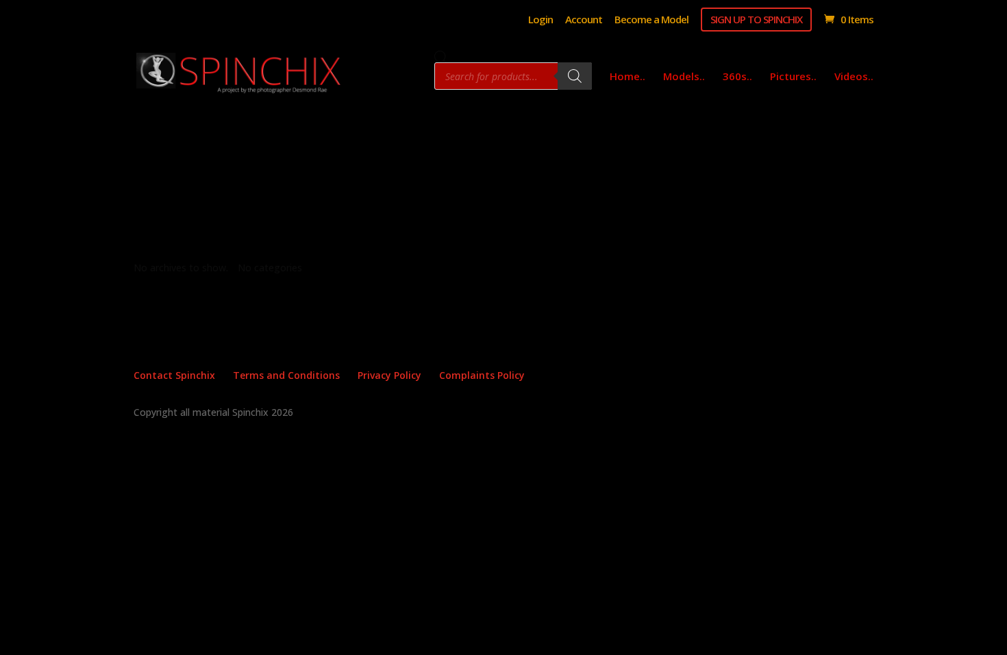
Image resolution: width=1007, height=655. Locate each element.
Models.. (684, 77)
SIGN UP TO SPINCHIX (756, 19)
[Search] (575, 76)
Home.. (627, 77)
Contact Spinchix (174, 375)
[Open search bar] (441, 57)
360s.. (737, 77)
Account (583, 20)
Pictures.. (793, 77)
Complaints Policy (482, 375)
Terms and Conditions (286, 375)
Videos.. (853, 77)
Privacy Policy (389, 375)
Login (540, 20)
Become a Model (651, 20)
